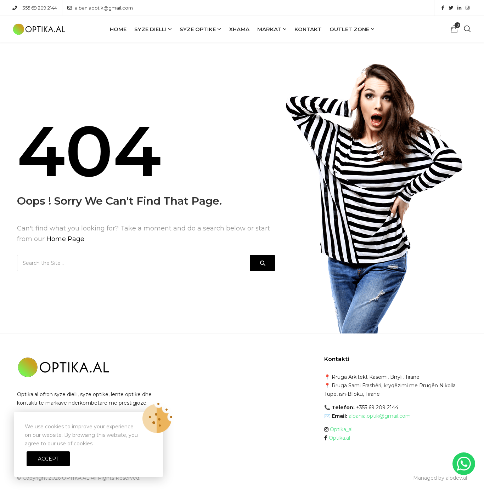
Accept (48, 459)
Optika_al (341, 429)
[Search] (262, 263)
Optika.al (339, 438)
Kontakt (308, 29)
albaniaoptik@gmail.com (104, 8)
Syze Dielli (150, 29)
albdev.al (456, 478)
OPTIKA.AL (75, 478)
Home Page (65, 239)
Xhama (239, 29)
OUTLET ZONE (349, 29)
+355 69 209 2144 (38, 8)
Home (118, 29)
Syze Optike (198, 29)
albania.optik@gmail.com (380, 416)
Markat (269, 29)
